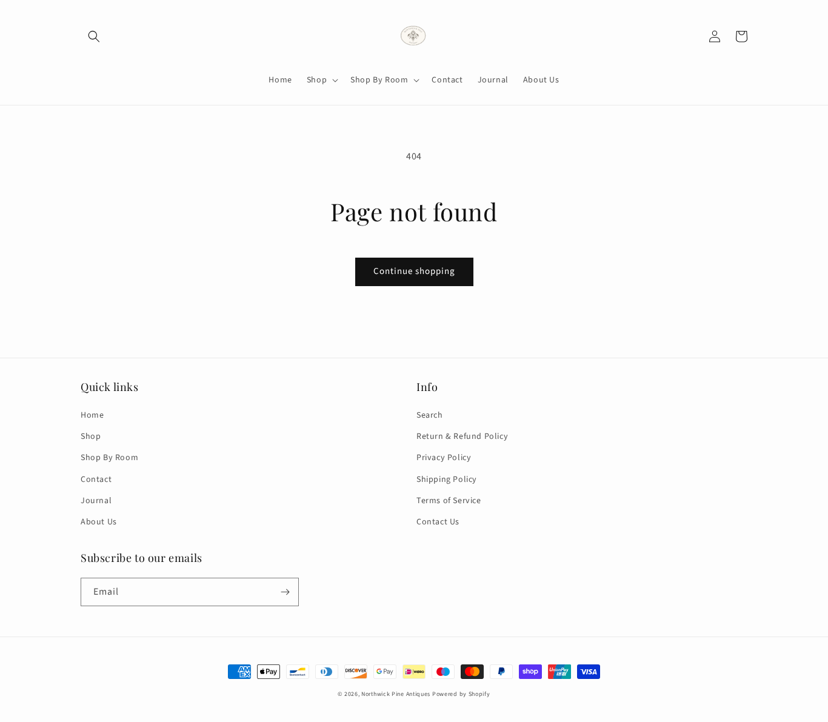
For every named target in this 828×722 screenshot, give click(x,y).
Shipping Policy (446, 479)
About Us (99, 522)
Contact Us (437, 522)
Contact (96, 479)
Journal (96, 501)
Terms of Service (448, 501)
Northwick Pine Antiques (395, 694)
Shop (91, 436)
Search (429, 415)
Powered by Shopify (461, 694)
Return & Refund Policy (462, 436)
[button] (94, 36)
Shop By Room (109, 458)
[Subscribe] (285, 592)
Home (92, 415)
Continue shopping (414, 271)
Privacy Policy (443, 458)
